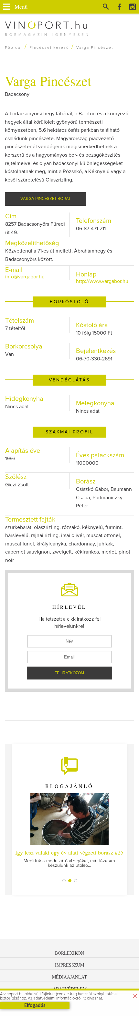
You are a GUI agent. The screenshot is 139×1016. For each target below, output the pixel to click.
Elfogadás (34, 1005)
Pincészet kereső (49, 48)
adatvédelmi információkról (57, 998)
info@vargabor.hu (25, 276)
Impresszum (69, 965)
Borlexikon (69, 953)
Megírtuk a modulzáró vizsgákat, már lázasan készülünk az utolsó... (69, 858)
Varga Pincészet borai (45, 199)
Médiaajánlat (69, 977)
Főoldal (13, 48)
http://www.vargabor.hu (102, 281)
